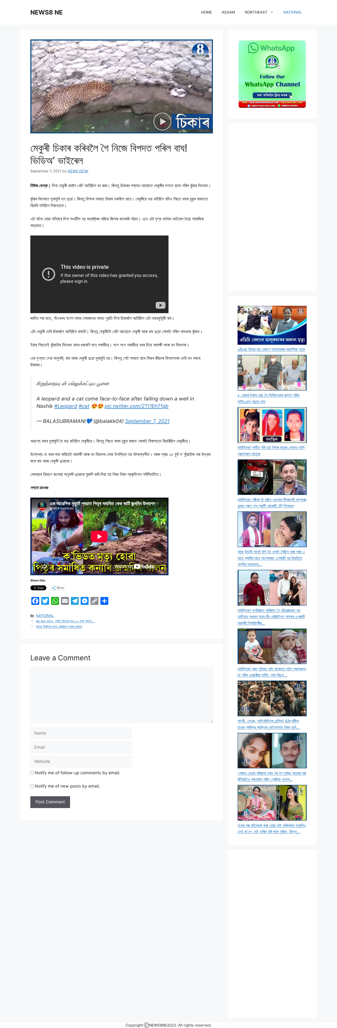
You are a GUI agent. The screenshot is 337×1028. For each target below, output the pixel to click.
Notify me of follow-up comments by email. (77, 772)
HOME (206, 12)
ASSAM (228, 12)
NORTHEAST (256, 12)
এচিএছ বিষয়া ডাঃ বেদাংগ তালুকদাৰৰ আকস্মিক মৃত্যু (271, 349)
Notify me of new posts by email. (67, 786)
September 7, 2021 (147, 421)
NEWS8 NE (46, 12)
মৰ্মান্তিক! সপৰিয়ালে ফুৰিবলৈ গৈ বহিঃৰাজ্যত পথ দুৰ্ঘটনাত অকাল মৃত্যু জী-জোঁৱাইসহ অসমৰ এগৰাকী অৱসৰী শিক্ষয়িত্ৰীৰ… (271, 617)
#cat (84, 406)
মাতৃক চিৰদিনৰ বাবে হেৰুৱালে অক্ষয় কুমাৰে (59, 626)
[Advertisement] (272, 207)
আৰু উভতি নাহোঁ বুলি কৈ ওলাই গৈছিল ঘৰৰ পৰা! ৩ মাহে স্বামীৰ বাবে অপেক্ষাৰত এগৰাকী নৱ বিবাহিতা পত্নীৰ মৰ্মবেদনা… (271, 558)
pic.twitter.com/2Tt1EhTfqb (136, 406)
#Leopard (65, 406)
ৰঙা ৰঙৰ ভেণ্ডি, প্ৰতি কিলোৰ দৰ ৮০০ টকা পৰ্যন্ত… (65, 621)
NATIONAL (292, 12)
